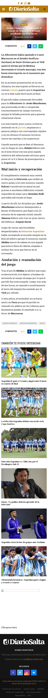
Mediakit (41, 689)
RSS (29, 695)
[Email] (34, 672)
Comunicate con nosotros (11, 689)
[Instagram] (27, 672)
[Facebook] (13, 672)
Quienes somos (29, 689)
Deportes (24, 24)
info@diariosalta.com (33, 659)
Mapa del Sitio (20, 695)
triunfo (13, 90)
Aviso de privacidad (33, 692)
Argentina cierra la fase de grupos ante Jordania (23, 542)
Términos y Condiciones (15, 692)
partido (22, 127)
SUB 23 (42, 323)
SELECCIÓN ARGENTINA (28, 323)
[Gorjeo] (20, 672)
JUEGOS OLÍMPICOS (10, 323)
